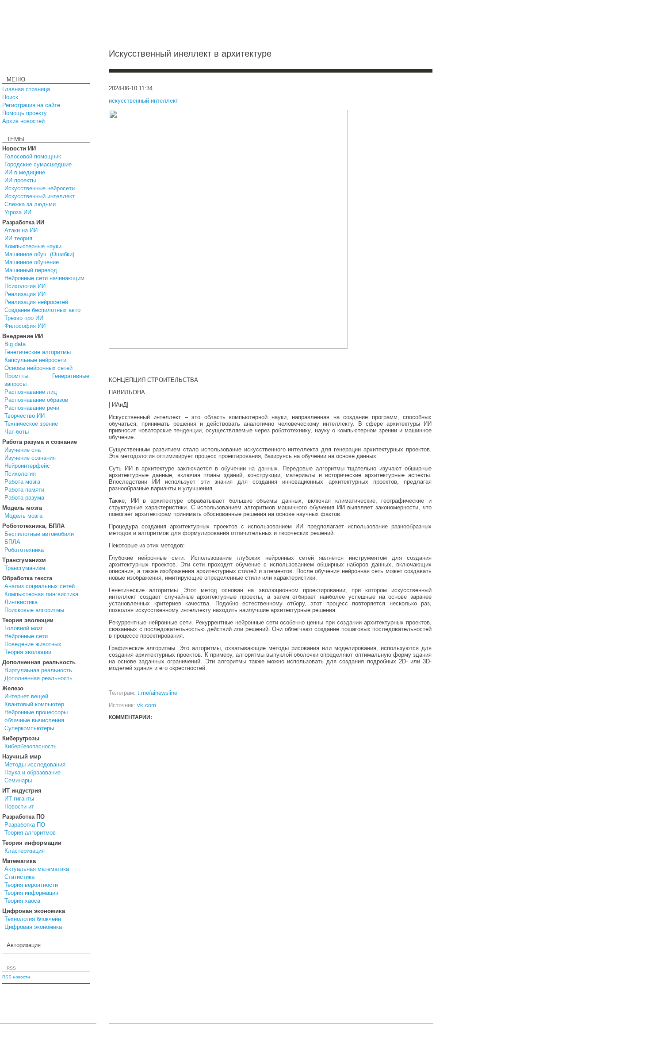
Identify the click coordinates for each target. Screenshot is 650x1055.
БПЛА (12, 542)
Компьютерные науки (32, 246)
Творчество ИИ (24, 415)
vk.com (146, 705)
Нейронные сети (26, 636)
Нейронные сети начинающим (44, 278)
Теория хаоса (22, 900)
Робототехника (24, 550)
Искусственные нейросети (39, 188)
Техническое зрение (31, 423)
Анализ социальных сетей (39, 586)
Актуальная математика (36, 869)
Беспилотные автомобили (39, 534)
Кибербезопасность (30, 746)
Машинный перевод (30, 270)
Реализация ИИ (25, 294)
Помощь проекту (24, 113)
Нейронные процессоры (36, 712)
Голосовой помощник (32, 156)
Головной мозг (23, 628)
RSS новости (16, 976)
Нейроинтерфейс (27, 465)
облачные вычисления (34, 720)
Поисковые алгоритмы (34, 610)
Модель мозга (23, 515)
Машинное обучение (31, 262)
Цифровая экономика (33, 927)
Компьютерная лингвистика (41, 594)
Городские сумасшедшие (38, 164)
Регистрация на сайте (31, 105)
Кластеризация (24, 850)
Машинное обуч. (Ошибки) (39, 254)
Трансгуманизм (24, 568)
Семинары (18, 780)
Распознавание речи (31, 407)
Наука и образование (32, 772)
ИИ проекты (20, 180)
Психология (20, 473)
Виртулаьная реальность (38, 670)
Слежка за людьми (30, 204)
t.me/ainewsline (157, 692)
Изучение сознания (30, 457)
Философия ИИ (25, 326)
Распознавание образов (36, 400)
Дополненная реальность (38, 678)
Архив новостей (23, 121)
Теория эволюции (27, 652)
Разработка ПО (24, 824)
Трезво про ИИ (23, 318)
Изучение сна (22, 450)
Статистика (19, 877)
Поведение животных (32, 644)
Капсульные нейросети (35, 360)
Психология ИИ (25, 286)
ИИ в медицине (24, 172)
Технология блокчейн (32, 919)
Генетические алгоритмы (37, 352)
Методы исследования (34, 764)
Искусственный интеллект (39, 196)
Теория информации (31, 892)
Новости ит (19, 806)
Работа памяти (24, 489)
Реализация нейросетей (36, 302)
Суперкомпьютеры (29, 728)
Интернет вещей (26, 696)
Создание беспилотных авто (42, 310)
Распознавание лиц (30, 392)
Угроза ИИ (17, 212)
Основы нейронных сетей (38, 368)
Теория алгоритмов (30, 832)
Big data (15, 344)
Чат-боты (16, 431)
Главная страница (26, 89)
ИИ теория (18, 238)
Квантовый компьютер (34, 704)
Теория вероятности (31, 885)
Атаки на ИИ (21, 230)
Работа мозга (22, 481)
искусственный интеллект (143, 100)
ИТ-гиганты (19, 798)
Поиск (10, 97)
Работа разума (24, 497)
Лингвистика (21, 602)
